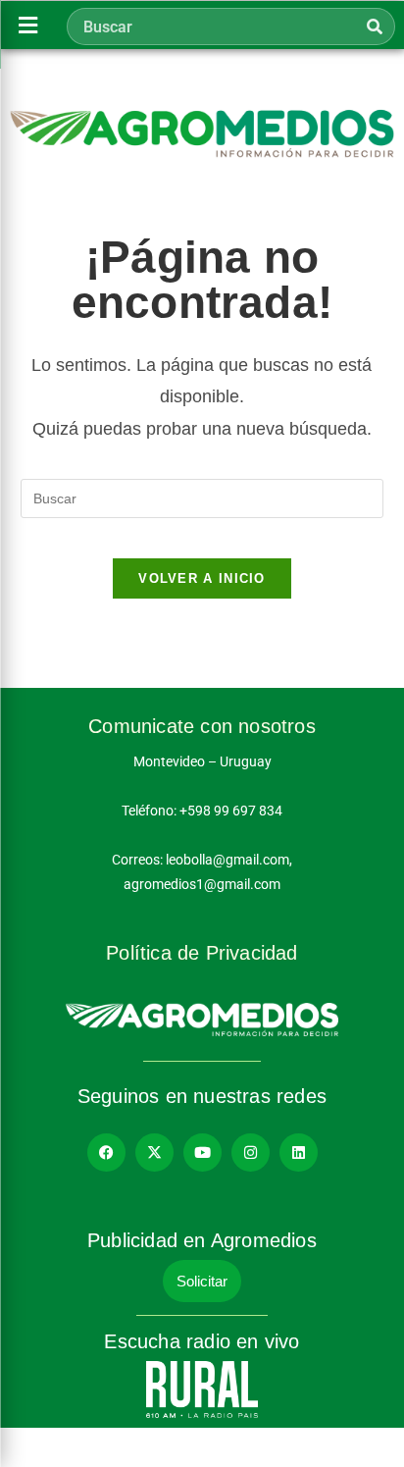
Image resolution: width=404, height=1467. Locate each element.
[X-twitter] (154, 1152)
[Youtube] (202, 1152)
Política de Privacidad (201, 953)
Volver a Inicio (202, 578)
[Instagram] (250, 1152)
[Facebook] (106, 1152)
